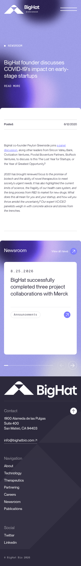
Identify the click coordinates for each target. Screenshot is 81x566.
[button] (72, 365)
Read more (12, 86)
